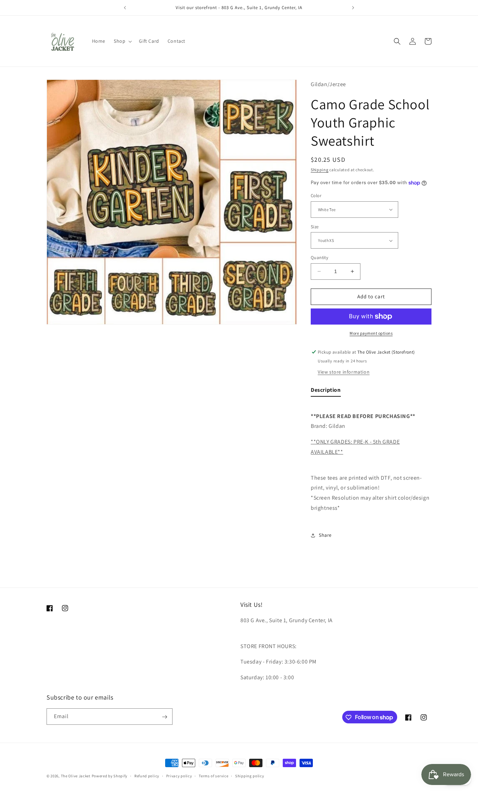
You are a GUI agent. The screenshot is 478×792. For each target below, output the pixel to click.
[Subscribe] (164, 717)
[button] (122, 41)
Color (316, 196)
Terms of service (213, 775)
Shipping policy (249, 775)
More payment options (371, 333)
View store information (344, 372)
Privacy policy (179, 775)
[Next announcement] (353, 7)
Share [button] (325, 535)
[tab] (326, 392)
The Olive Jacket (76, 775)
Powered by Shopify (110, 775)
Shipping (320, 169)
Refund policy (146, 775)
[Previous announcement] (125, 7)
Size (315, 227)
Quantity (319, 257)
